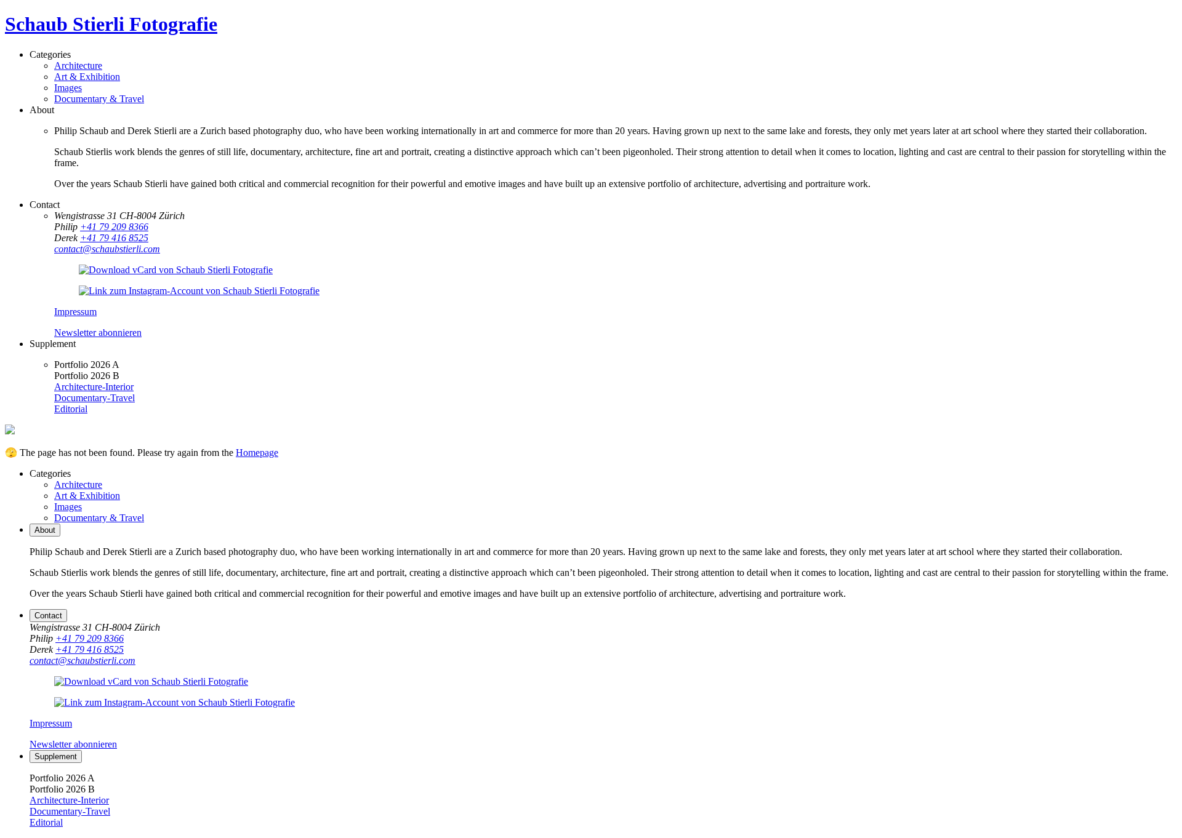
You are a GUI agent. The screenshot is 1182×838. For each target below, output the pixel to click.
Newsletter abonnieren (98, 332)
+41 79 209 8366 (114, 226)
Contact (48, 615)
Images (68, 87)
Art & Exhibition (87, 76)
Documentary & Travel (99, 99)
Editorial (70, 409)
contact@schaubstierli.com (107, 249)
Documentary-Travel (94, 398)
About (44, 530)
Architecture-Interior (94, 386)
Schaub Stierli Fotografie (111, 24)
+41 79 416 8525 (114, 238)
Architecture (78, 65)
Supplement (55, 756)
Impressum (75, 311)
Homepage (257, 452)
